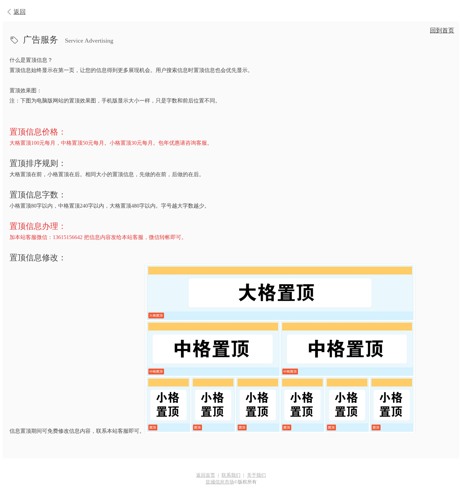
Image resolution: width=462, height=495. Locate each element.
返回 (20, 11)
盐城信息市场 (220, 482)
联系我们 (231, 475)
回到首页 (442, 30)
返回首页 (205, 475)
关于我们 (256, 475)
